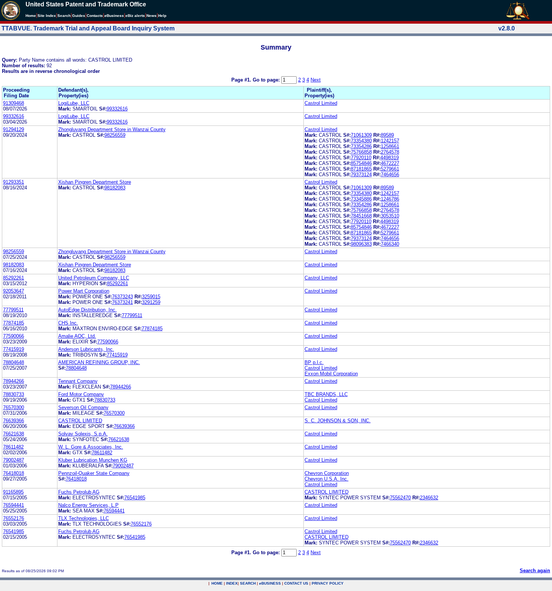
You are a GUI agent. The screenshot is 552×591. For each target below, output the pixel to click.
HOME (217, 583)
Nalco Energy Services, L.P (88, 505)
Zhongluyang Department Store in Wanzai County (112, 129)
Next (316, 80)
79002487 (13, 460)
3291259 (151, 302)
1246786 (390, 199)
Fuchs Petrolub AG (79, 492)
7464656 (390, 174)
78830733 (13, 394)
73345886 (361, 199)
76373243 (122, 296)
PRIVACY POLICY (328, 583)
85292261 (13, 278)
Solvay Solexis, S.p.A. (83, 434)
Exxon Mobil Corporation (331, 373)
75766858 (361, 152)
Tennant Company (78, 381)
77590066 (13, 336)
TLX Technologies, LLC (83, 518)
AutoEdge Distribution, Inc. (87, 310)
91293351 (13, 182)
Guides (78, 16)
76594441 (13, 505)
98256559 (114, 135)
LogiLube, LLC (73, 103)
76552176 (13, 518)
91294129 (13, 129)
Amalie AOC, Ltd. (77, 336)
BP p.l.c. (314, 362)
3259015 (151, 296)
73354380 (361, 141)
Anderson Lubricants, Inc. (86, 349)
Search (64, 16)
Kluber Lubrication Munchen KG (92, 460)
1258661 (390, 146)
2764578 (390, 152)
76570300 (13, 407)
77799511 (13, 310)
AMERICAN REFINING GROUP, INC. (99, 362)
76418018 (13, 473)
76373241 (122, 302)
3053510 (390, 216)
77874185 (13, 323)
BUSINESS (270, 583)
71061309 (361, 135)
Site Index (47, 16)
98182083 (114, 187)
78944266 (13, 381)
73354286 (361, 146)
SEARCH (248, 583)
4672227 (390, 163)
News (151, 16)
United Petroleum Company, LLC (93, 278)
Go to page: (267, 80)
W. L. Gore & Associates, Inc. (90, 447)
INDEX (232, 583)
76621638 (13, 434)
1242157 (390, 141)
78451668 (361, 216)
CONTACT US (296, 583)
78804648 (13, 362)
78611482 (13, 447)
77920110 (361, 157)
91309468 (13, 103)
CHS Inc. (68, 323)
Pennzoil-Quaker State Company (94, 473)
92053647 (13, 291)
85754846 (361, 163)
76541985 (134, 497)
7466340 (390, 244)
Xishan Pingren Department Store (94, 182)
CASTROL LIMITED (80, 420)
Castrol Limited (321, 103)
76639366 (13, 420)
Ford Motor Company (81, 394)
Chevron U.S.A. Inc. (326, 479)
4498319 (389, 157)
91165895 (13, 492)
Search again (535, 570)
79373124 (361, 174)
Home (31, 16)
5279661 (390, 169)
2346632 (429, 497)
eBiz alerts (135, 16)
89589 (387, 135)
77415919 (13, 349)
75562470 (400, 497)
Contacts (95, 16)
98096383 (361, 244)
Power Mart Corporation (83, 291)
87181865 (361, 169)
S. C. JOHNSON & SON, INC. (338, 420)
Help (162, 16)
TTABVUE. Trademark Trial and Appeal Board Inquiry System (88, 28)
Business (114, 16)
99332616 (117, 109)
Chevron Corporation (327, 473)
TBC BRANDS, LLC (326, 394)
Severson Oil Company (83, 407)
